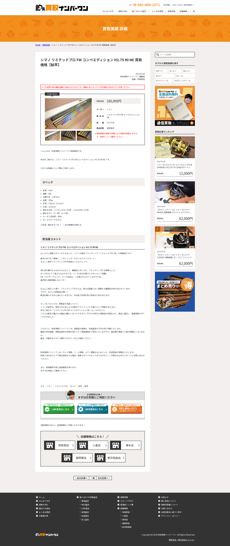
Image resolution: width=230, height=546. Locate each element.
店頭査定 (85, 512)
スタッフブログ (126, 501)
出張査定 (85, 515)
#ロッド (186, 71)
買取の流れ (123, 11)
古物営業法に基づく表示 (171, 512)
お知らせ (165, 497)
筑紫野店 (63, 445)
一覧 (93, 478)
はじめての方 (108, 11)
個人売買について (168, 501)
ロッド (73, 386)
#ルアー (159, 75)
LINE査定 (85, 508)
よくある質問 (157, 11)
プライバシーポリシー (170, 515)
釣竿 (80, 386)
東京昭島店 (114, 458)
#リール (179, 75)
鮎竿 (86, 386)
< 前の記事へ (81, 478)
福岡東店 (81, 458)
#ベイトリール (162, 80)
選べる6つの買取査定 (88, 497)
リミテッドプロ (61, 386)
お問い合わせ (166, 508)
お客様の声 (43, 515)
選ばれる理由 (44, 508)
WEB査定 (85, 504)
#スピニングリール (183, 80)
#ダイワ (159, 71)
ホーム (41, 497)
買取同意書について (169, 504)
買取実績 (171, 11)
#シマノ (173, 71)
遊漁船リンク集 (126, 504)
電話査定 (85, 501)
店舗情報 (124, 508)
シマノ (49, 386)
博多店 (130, 445)
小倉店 (97, 445)
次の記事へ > (104, 478)
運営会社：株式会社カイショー (182, 539)
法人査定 (85, 519)
